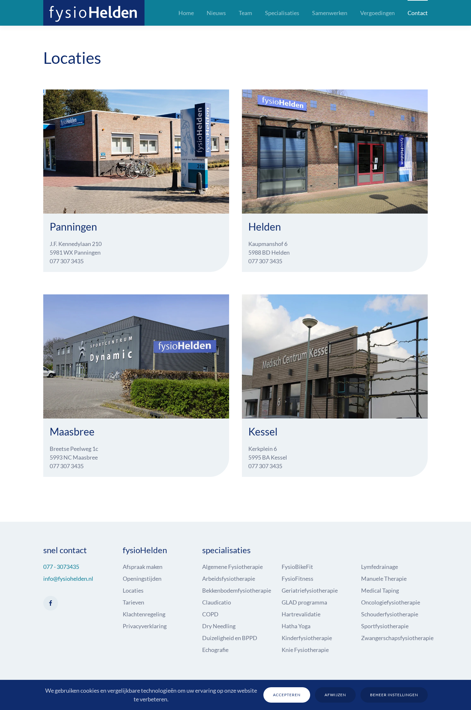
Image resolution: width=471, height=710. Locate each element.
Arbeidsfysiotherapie (228, 578)
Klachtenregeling (144, 614)
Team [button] (245, 12)
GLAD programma (304, 602)
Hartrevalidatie (301, 614)
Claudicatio (216, 602)
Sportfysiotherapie (385, 626)
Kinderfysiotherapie (307, 637)
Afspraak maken (142, 566)
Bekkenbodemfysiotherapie (236, 590)
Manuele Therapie (384, 578)
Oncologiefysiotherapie (390, 602)
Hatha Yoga (296, 626)
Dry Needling (219, 626)
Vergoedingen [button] (377, 12)
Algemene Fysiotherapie (232, 566)
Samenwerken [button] (329, 12)
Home (186, 12)
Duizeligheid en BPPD (229, 637)
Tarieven (133, 602)
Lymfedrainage (379, 566)
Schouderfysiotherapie (389, 614)
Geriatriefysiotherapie (310, 590)
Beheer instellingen (394, 694)
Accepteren (287, 694)
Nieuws (216, 12)
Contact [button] (418, 12)
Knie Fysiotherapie (305, 649)
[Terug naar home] (94, 13)
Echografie (215, 649)
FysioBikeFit (297, 566)
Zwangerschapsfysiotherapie (397, 637)
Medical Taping (380, 590)
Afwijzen (335, 694)
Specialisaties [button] (282, 12)
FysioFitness (297, 578)
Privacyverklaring (145, 626)
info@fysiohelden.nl (68, 578)
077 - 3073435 (61, 566)
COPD (210, 614)
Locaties (133, 590)
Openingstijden (142, 578)
